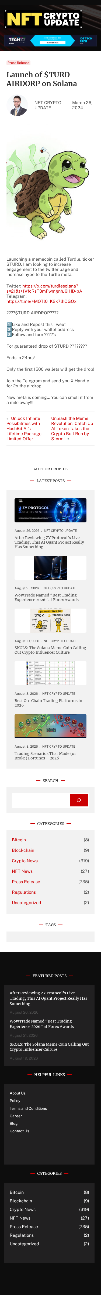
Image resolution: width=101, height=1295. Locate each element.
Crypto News (25, 860)
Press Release (18, 63)
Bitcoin (19, 839)
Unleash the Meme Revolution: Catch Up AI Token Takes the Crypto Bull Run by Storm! (72, 428)
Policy (15, 1100)
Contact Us (19, 1131)
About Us (18, 1093)
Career (16, 1116)
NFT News (22, 871)
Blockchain (23, 850)
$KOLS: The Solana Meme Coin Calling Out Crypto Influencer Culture (50, 650)
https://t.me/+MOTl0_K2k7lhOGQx (41, 301)
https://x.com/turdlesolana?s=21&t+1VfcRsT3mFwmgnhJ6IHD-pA (44, 288)
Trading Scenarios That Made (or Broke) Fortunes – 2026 (45, 756)
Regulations (24, 892)
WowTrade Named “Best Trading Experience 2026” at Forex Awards (47, 597)
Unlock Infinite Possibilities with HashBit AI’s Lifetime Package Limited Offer (23, 428)
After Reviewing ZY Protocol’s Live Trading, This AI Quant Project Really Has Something (49, 542)
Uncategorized (26, 902)
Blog (14, 1123)
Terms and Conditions (28, 1108)
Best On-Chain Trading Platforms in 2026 (48, 703)
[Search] (79, 800)
